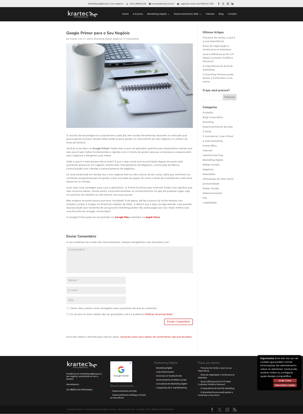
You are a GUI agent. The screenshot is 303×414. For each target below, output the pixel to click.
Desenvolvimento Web (186, 14)
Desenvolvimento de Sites (124, 391)
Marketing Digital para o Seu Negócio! (105, 4)
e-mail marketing (213, 141)
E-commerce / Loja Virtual (218, 136)
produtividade (211, 183)
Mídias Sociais (211, 164)
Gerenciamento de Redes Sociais (171, 380)
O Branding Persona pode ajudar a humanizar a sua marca (218, 78)
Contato (232, 14)
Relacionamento (212, 193)
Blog (221, 14)
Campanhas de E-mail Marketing (171, 388)
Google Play (122, 217)
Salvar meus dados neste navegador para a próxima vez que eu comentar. (113, 308)
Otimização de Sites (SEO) (218, 179)
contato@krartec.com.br (163, 4)
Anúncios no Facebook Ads (169, 376)
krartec (73, 39)
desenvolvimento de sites (218, 127)
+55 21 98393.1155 (137, 4)
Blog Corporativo (213, 117)
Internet (207, 150)
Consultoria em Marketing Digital (171, 384)
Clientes (210, 14)
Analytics (208, 112)
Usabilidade (210, 202)
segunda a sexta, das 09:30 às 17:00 (197, 4)
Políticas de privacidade (158, 314)
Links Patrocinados (165, 372)
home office (210, 145)
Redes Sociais (211, 188)
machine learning (213, 155)
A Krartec (138, 14)
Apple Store (153, 217)
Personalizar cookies (285, 385)
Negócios (117, 39)
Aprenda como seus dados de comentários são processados (156, 337)
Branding (208, 122)
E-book (207, 131)
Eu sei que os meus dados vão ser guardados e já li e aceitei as (122, 314)
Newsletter (209, 174)
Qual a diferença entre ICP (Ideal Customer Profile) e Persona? (218, 58)
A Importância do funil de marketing (217, 388)
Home (125, 14)
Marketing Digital (156, 14)
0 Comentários (131, 39)
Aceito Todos (285, 380)
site (205, 198)
